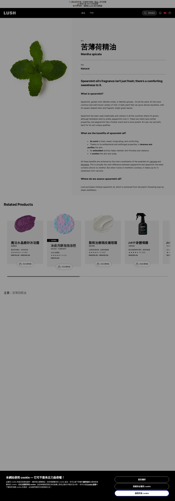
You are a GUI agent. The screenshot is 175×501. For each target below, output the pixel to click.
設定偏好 (142, 479)
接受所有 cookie (142, 493)
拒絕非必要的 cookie (142, 486)
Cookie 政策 (91, 484)
